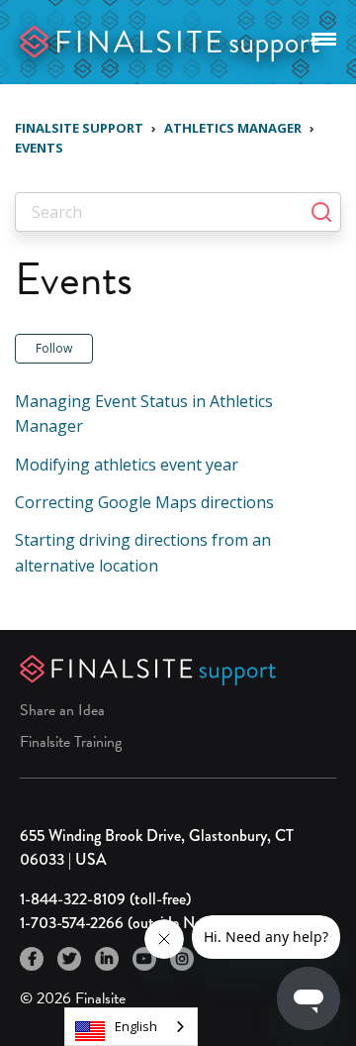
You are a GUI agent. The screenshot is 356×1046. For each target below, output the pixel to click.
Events (39, 148)
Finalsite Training (71, 742)
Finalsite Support (79, 128)
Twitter (69, 959)
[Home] (170, 40)
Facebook (32, 959)
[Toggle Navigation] (324, 36)
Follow (54, 348)
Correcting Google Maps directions (144, 502)
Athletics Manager (233, 128)
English (136, 1026)
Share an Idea (62, 710)
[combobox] (131, 1026)
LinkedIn (107, 959)
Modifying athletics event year (126, 464)
